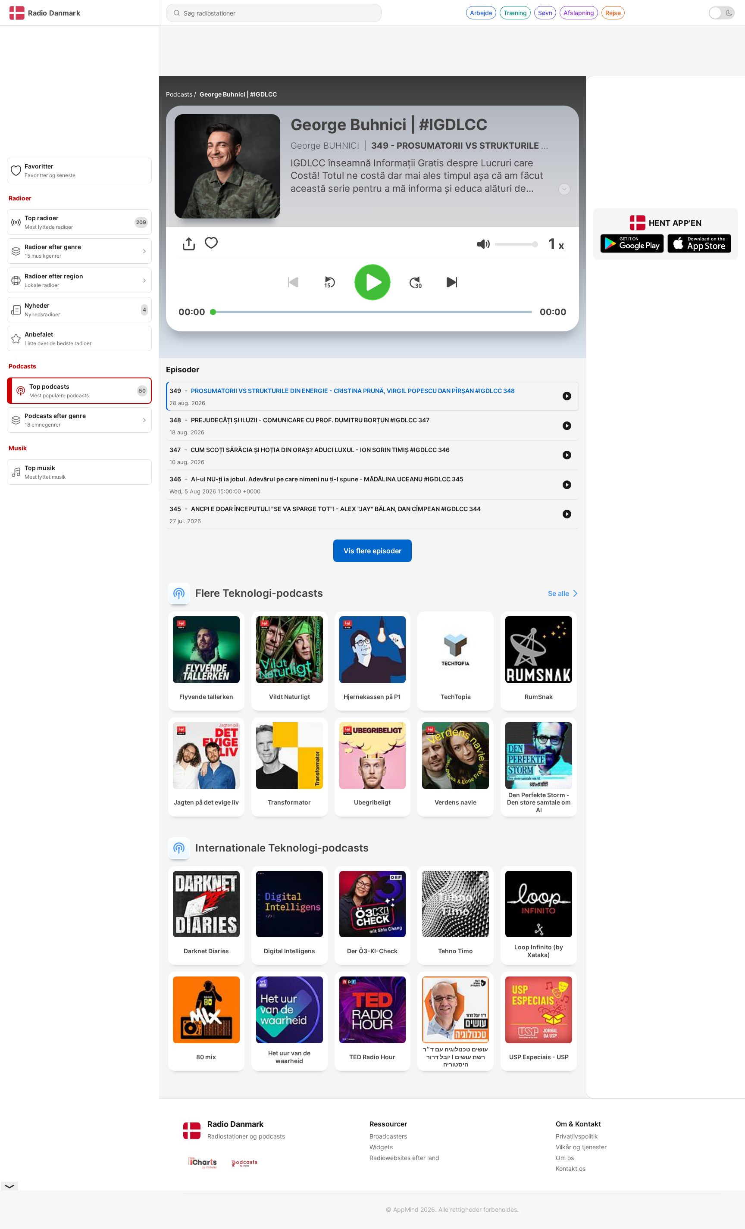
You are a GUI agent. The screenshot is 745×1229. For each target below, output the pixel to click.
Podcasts (179, 94)
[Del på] (188, 243)
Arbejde (481, 12)
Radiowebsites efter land (404, 1157)
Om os (565, 1157)
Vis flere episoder (372, 550)
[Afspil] (372, 282)
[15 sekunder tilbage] (329, 282)
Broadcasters (388, 1136)
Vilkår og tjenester (581, 1147)
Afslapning (578, 12)
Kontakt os (570, 1168)
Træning (515, 12)
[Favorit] (211, 243)
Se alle (558, 593)
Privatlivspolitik (577, 1136)
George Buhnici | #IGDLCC (238, 94)
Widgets (381, 1147)
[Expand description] (564, 189)
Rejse (613, 12)
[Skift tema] (722, 12)
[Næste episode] (450, 282)
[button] (483, 244)
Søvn (545, 12)
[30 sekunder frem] (415, 282)
